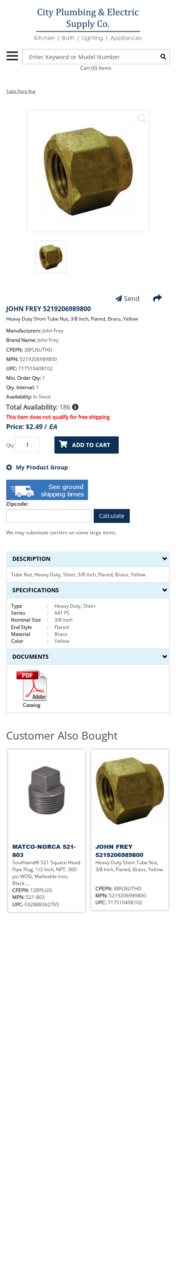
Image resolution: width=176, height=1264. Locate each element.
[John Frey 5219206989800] (142, 119)
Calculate (111, 516)
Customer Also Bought (61, 736)
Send (132, 298)
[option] (50, 261)
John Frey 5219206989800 (119, 851)
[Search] (163, 57)
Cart (95, 67)
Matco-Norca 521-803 (44, 851)
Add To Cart (91, 445)
